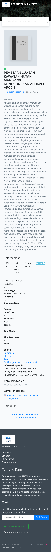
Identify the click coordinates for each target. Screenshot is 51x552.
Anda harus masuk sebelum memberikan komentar (25, 416)
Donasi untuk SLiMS (17, 526)
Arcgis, (7, 359)
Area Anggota (9, 462)
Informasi (6, 452)
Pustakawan (8, 459)
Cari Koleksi (41, 517)
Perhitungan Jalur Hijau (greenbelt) (21, 362)
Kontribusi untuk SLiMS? (19, 532)
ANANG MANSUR (15, 92)
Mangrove (9, 356)
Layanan (6, 455)
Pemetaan (9, 353)
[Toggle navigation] (45, 4)
